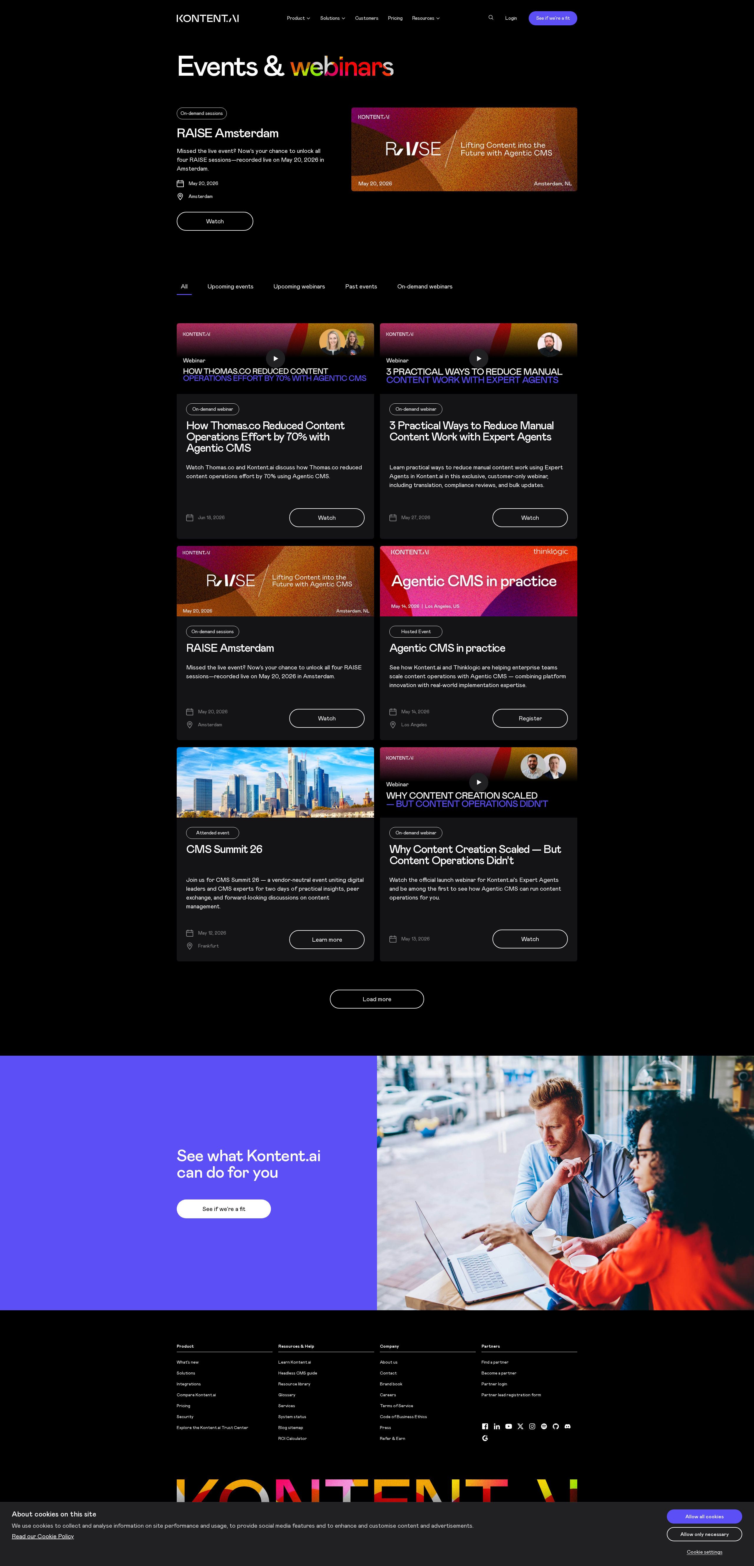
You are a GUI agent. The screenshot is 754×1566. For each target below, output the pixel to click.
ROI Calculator (292, 1438)
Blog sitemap (290, 1427)
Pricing (183, 1405)
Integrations (189, 1384)
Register (530, 718)
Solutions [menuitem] (330, 18)
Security (185, 1416)
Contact (388, 1373)
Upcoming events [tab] (231, 286)
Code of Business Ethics (403, 1416)
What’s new (188, 1362)
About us (389, 1362)
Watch (215, 221)
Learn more (327, 939)
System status (292, 1416)
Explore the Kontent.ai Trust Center (212, 1427)
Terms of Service (396, 1405)
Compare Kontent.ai (196, 1394)
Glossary (286, 1394)
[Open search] (491, 17)
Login (511, 18)
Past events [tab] (361, 286)
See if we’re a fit (553, 18)
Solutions (186, 1373)
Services (286, 1405)
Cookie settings (704, 1552)
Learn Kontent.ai (294, 1362)
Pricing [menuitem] (395, 18)
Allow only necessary (704, 1534)
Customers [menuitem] (366, 18)
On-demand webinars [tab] (425, 286)
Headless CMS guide (297, 1373)
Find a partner (495, 1362)
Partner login (494, 1384)
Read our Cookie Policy (43, 1536)
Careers (388, 1394)
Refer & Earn (392, 1438)
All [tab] (184, 286)
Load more (377, 999)
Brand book (391, 1384)
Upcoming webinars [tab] (299, 286)
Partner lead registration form (511, 1394)
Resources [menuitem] (423, 18)
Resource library (294, 1384)
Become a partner (499, 1373)
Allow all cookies (704, 1516)
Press (385, 1427)
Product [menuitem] (296, 18)
